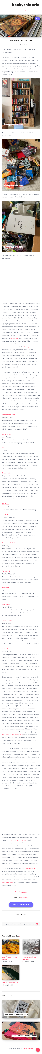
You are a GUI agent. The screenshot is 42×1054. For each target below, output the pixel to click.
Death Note (6, 473)
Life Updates (22, 892)
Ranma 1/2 (6, 571)
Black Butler (6, 434)
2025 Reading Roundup (10, 982)
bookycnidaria (26, 5)
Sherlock (5, 588)
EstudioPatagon (28, 1048)
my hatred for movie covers (17, 840)
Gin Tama (5, 504)
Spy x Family (7, 621)
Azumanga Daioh (8, 415)
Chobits (5, 448)
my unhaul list (31, 868)
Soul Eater (6, 604)
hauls (22, 898)
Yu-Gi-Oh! (5, 649)
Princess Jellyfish (8, 543)
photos (26, 898)
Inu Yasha (5, 515)
